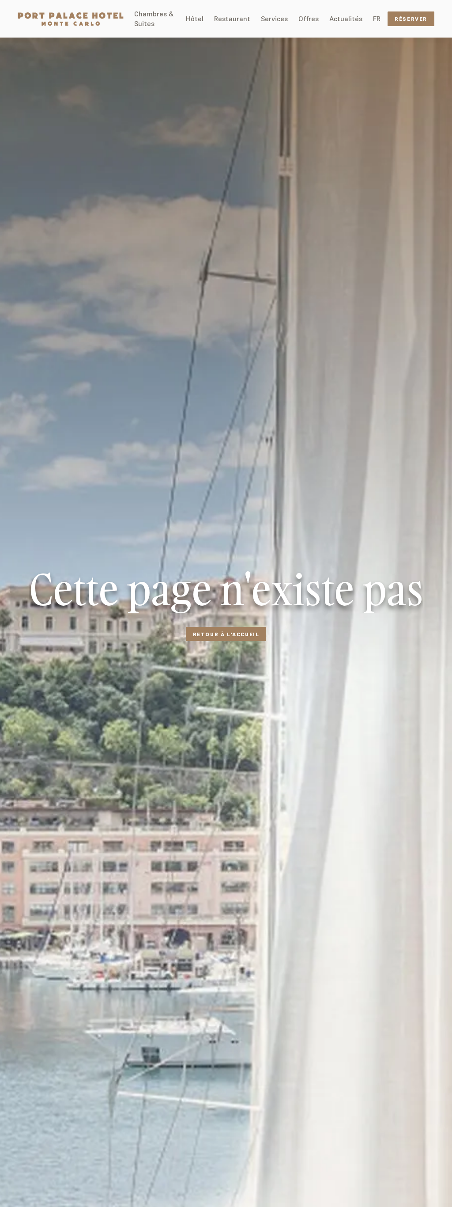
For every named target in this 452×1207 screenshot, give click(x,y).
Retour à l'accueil (226, 634)
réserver (411, 18)
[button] (376, 18)
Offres (308, 18)
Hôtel (194, 18)
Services (274, 18)
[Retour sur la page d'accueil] (71, 19)
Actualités (345, 18)
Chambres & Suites (153, 18)
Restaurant (232, 18)
